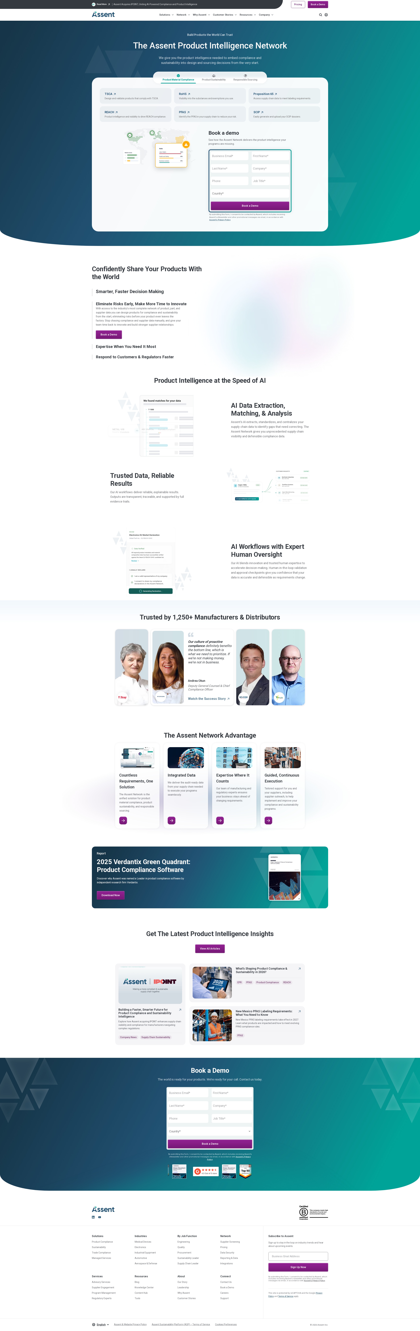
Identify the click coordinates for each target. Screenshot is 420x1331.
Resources (246, 14)
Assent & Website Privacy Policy (130, 1324)
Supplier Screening (230, 1241)
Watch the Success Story (207, 690)
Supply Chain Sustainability (155, 1029)
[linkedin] (93, 1217)
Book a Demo (318, 4)
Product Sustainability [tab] (214, 79)
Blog (137, 1282)
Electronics (140, 1247)
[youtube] (99, 1217)
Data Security (227, 1252)
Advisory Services (101, 1282)
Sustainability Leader (188, 1258)
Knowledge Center (144, 1287)
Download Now (111, 887)
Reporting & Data (229, 1258)
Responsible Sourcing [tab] (245, 79)
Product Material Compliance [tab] (178, 79)
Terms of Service (286, 1296)
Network (181, 14)
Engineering (184, 1241)
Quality (181, 1247)
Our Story (182, 1282)
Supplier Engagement (103, 1287)
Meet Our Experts (111, 336)
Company (264, 14)
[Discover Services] (268, 812)
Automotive (141, 1258)
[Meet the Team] (220, 812)
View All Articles (210, 940)
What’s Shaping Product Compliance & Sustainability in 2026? (261, 962)
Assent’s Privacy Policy (314, 1281)
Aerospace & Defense (146, 1263)
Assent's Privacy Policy (220, 220)
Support (224, 1298)
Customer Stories (223, 14)
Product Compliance (267, 974)
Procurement (184, 1252)
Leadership (183, 1287)
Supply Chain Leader (188, 1263)
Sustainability (99, 1247)
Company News (128, 1029)
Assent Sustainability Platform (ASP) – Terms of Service (181, 1324)
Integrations (226, 1263)
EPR (239, 974)
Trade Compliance (101, 1252)
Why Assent (199, 14)
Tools (137, 1298)
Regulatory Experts (102, 1298)
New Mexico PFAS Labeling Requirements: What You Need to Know (264, 1004)
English (101, 1324)
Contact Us (226, 1282)
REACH (287, 974)
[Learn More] (123, 812)
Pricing (298, 4)
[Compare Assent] (171, 812)
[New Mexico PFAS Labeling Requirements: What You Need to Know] (212, 1017)
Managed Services (101, 1258)
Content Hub (141, 1293)
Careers (224, 1293)
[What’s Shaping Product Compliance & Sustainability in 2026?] (212, 974)
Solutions (164, 14)
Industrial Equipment (145, 1252)
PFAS (249, 974)
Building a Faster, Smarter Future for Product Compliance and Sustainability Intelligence (144, 1005)
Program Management (104, 1293)
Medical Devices (143, 1241)
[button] (151, 291)
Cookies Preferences (226, 1324)
